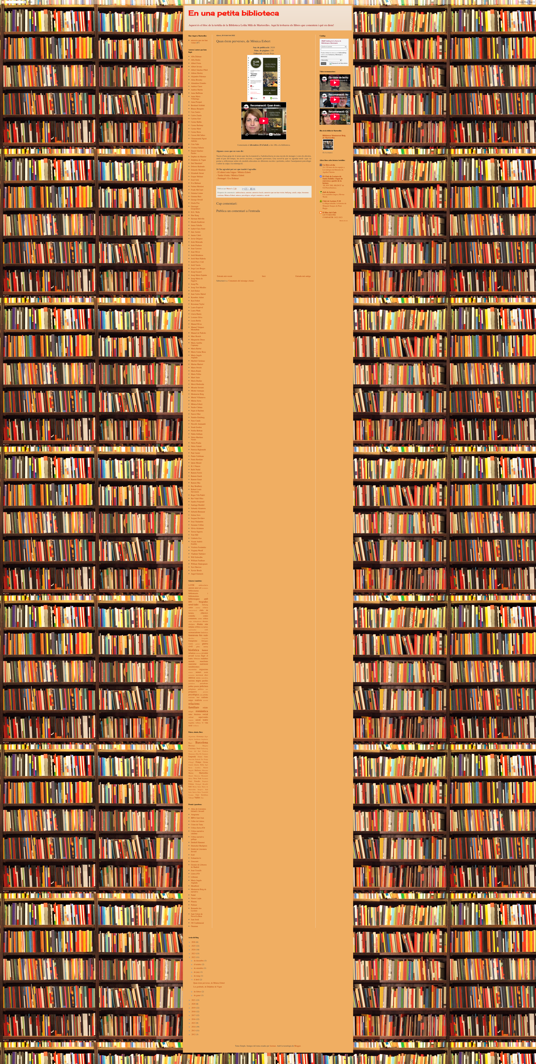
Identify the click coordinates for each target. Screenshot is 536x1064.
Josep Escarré (196, 271)
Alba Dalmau (196, 56)
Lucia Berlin (196, 320)
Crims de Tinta (197, 824)
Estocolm (191, 759)
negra (198, 680)
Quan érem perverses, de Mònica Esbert (209, 983)
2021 (194, 1000)
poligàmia (192, 689)
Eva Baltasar (196, 183)
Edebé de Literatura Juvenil (199, 850)
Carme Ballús (196, 122)
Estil (193, 854)
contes (205, 615)
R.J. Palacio (195, 466)
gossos (198, 644)
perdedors (191, 683)
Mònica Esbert (229, 195)
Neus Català (195, 420)
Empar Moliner (197, 176)
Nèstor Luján (196, 898)
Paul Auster (195, 453)
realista (198, 700)
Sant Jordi (195, 919)
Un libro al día (329, 164)
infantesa (191, 653)
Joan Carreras (196, 248)
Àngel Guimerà (197, 573)
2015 (194, 1023)
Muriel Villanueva (198, 397)
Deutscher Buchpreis (199, 845)
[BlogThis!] (246, 189)
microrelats (192, 669)
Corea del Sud (194, 751)
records (205, 700)
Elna (197, 754)
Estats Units (203, 756)
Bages (190, 743)
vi (202, 722)
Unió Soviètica (202, 795)
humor (205, 650)
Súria (199, 792)
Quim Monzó (196, 462)
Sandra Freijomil (197, 501)
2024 (194, 949)
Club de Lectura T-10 (332, 201)
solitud (190, 717)
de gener (197, 995)
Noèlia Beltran (196, 430)
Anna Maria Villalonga (195, 97)
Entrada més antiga (303, 276)
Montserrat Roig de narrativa (198, 890)
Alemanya (200, 736)
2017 (194, 1015)
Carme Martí (196, 128)
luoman (273, 1045)
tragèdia (191, 723)
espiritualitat (192, 630)
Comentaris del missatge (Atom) (241, 280)
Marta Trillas (196, 374)
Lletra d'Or (195, 873)
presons (205, 692)
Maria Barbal (196, 348)
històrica (193, 650)
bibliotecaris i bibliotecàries (198, 594)
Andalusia (197, 739)
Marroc (191, 773)
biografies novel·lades (198, 603)
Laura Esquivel (197, 307)
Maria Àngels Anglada (196, 356)
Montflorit (195, 886)
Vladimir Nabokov (198, 553)
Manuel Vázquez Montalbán (197, 328)
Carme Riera (196, 132)
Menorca (197, 776)
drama (200, 624)
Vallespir (191, 798)
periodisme (204, 683)
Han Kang (195, 215)
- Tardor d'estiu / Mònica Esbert (230, 175)
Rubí (190, 786)
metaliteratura (193, 666)
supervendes (203, 717)
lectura (197, 656)
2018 (194, 1011)
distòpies (191, 624)
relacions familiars (194, 705)
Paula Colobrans (197, 456)
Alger (206, 736)
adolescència (240, 192)
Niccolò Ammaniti (198, 424)
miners (190, 672)
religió (253, 195)
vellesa (198, 723)
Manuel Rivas (196, 324)
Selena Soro (195, 515)
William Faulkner (198, 560)
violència (196, 725)
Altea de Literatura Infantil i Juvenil (198, 810)
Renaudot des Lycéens (196, 909)
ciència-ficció (192, 610)
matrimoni (204, 664)
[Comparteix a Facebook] (251, 189)
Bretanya (191, 745)
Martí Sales (195, 377)
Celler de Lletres (197, 821)
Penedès (197, 781)
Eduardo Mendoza (198, 169)
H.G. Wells (195, 212)
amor (197, 587)
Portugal (198, 784)
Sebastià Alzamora (198, 508)
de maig (197, 975)
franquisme (192, 640)
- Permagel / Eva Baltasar (227, 178)
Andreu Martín (197, 89)
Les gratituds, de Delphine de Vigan (207, 986)
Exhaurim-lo (196, 858)
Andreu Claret (196, 86)
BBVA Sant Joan (197, 817)
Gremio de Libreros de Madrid (199, 865)
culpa (299, 192)
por (207, 689)
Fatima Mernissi (197, 186)
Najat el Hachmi (197, 410)
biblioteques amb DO (198, 600)
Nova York (197, 778)
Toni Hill (194, 534)
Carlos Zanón (196, 115)
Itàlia (202, 765)
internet (198, 653)
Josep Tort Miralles (198, 287)
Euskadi (197, 759)
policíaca (204, 686)
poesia (196, 686)
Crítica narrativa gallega (197, 837)
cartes (190, 607)
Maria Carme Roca (198, 352)
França (198, 762)
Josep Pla (194, 284)
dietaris (205, 621)
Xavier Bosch (196, 570)
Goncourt (194, 861)
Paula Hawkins (197, 459)
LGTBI (191, 585)
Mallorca (198, 770)
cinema (198, 607)
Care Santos (195, 112)
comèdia (191, 615)
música (238, 195)
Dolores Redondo (198, 166)
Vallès (197, 797)
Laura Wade (195, 310)
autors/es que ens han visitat (274, 192)
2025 (194, 945)
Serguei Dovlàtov (198, 518)
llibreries (197, 658)
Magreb (190, 770)
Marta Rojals (196, 371)
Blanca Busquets (197, 108)
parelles (205, 680)
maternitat (192, 664)
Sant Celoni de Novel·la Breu (197, 915)
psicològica (246, 195)
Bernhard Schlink (198, 105)
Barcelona (201, 742)
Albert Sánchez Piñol (199, 70)
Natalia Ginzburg (197, 417)
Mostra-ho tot (343, 221)
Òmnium (194, 926)
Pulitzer (194, 905)
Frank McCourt (197, 189)
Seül (206, 789)
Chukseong (204, 748)
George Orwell (197, 199)
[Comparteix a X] (248, 189)
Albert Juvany (196, 66)
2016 (194, 1019)
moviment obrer (202, 675)
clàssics (204, 612)
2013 (194, 1030)
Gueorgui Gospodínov (195, 207)
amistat (248, 192)
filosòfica (191, 638)
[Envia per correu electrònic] (243, 189)
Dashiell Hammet (198, 842)
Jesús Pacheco (196, 245)
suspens (190, 720)
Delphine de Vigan (198, 160)
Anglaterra (204, 739)
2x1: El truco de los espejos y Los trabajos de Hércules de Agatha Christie (334, 169)
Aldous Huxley (197, 73)
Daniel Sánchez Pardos (197, 151)
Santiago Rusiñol (197, 505)
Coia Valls (195, 144)
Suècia (194, 792)
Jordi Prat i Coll (197, 262)
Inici (264, 276)
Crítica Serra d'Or (198, 827)
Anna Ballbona (197, 93)
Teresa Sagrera (197, 531)
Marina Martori (197, 364)
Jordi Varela (195, 265)
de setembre (199, 968)
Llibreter (194, 877)
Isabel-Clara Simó (198, 228)
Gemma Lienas (197, 193)
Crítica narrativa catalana (197, 832)
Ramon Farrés (196, 472)
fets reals (203, 635)
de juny (197, 972)
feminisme (193, 635)
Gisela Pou (195, 203)
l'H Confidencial (197, 923)
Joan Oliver (195, 251)
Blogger (297, 1045)
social (205, 714)
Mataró (190, 776)
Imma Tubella (196, 225)
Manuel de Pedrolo (198, 333)
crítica (205, 618)
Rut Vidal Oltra (197, 498)
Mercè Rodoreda (197, 384)
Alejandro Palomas (198, 76)
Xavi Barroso (196, 567)
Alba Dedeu (195, 59)
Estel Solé (195, 179)
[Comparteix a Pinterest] (254, 189)
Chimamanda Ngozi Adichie (199, 139)
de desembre (199, 960)
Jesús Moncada (197, 242)
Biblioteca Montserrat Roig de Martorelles (334, 136)
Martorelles (203, 773)
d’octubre (198, 964)
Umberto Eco (196, 538)
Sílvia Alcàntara (197, 528)
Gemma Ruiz (196, 196)
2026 (194, 942)
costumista (192, 618)
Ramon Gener (196, 479)
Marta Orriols (196, 367)
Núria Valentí (196, 446)
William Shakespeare (199, 563)
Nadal (193, 895)
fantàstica (204, 632)
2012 (194, 1034)
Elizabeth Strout (197, 173)
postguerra (192, 691)
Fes (202, 759)
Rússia (195, 787)
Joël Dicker (195, 290)
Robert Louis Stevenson (196, 490)
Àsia (202, 798)
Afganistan (191, 736)
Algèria (190, 739)
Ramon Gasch (196, 476)
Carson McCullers (198, 135)
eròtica (197, 626)
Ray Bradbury (196, 486)
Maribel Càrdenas (198, 360)
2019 (194, 1007)
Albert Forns (196, 63)
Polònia (191, 784)
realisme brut (193, 697)
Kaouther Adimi (197, 297)
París (190, 781)
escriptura (204, 627)
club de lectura (329, 192)
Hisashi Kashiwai (197, 222)
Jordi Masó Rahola (198, 258)
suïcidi (267, 195)
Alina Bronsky (196, 79)
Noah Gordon (196, 427)
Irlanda (190, 765)
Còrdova (205, 751)
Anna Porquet (196, 102)
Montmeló (204, 776)
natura (198, 678)
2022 (194, 957)
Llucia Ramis (196, 314)
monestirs (191, 675)
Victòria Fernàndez (198, 547)
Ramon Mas (195, 482)
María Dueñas (196, 380)
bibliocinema (193, 590)
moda (206, 672)
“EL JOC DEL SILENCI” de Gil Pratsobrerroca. (333, 186)
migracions (203, 669)
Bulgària (205, 746)
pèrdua (205, 695)
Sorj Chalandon (197, 521)
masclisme (204, 661)
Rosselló (205, 784)
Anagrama (195, 814)
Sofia (190, 792)
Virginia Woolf (197, 550)
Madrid (205, 767)
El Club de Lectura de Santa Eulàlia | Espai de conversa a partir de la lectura (333, 179)
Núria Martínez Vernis (197, 438)
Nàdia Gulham (196, 434)
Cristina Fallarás (197, 147)
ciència (205, 607)
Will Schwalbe (197, 557)
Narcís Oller (196, 414)
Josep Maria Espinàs (199, 275)
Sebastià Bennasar (198, 511)
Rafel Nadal (195, 469)
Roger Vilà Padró (198, 495)
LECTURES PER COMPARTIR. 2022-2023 (333, 215)
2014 (194, 1026)
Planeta (194, 901)
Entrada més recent (224, 276)
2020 (194, 1003)
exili (206, 629)
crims (200, 618)
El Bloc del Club (329, 212)
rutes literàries (194, 714)
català (294, 192)
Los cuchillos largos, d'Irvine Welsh (333, 195)
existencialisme (194, 632)
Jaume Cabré (196, 235)
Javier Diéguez (197, 238)
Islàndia (196, 765)
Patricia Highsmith (198, 449)
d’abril (197, 979)
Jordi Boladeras (197, 255)
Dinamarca (191, 754)
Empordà (192, 756)
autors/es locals (257, 192)
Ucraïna (190, 795)
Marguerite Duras (198, 339)
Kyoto (190, 767)
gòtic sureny (202, 646)
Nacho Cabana (196, 407)
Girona (205, 762)
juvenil (191, 655)
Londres (197, 767)
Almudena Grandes (198, 83)
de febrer (198, 991)
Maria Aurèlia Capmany (196, 343)
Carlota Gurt (196, 118)
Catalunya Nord (194, 748)
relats (205, 707)
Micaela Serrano (197, 387)
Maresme (205, 770)
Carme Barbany (197, 125)
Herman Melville (197, 218)
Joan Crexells (196, 870)
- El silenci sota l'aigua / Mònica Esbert (233, 172)
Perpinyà (205, 781)
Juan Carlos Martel (198, 294)
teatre (205, 719)
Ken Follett (195, 300)
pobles (190, 686)
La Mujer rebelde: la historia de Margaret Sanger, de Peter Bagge (334, 205)
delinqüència (197, 621)
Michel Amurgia (197, 390)
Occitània (205, 778)
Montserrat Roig (197, 394)
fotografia (205, 638)
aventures (205, 588)
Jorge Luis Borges (198, 268)
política (201, 689)
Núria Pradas (196, 443)
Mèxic (190, 778)
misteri (198, 672)
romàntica (260, 195)
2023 (194, 953)
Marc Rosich (196, 336)
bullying (288, 192)
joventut (205, 653)
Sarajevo (200, 789)
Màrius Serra (196, 400)
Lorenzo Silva (196, 317)
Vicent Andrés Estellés (196, 542)
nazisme (191, 680)
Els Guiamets (203, 754)
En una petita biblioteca (233, 13)
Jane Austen (195, 232)
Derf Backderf (196, 163)
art (200, 587)
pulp (201, 695)
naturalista (204, 678)
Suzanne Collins (197, 525)
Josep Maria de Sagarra (197, 279)
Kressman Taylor (197, 304)
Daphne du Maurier (198, 156)
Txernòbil (205, 792)
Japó (206, 765)
